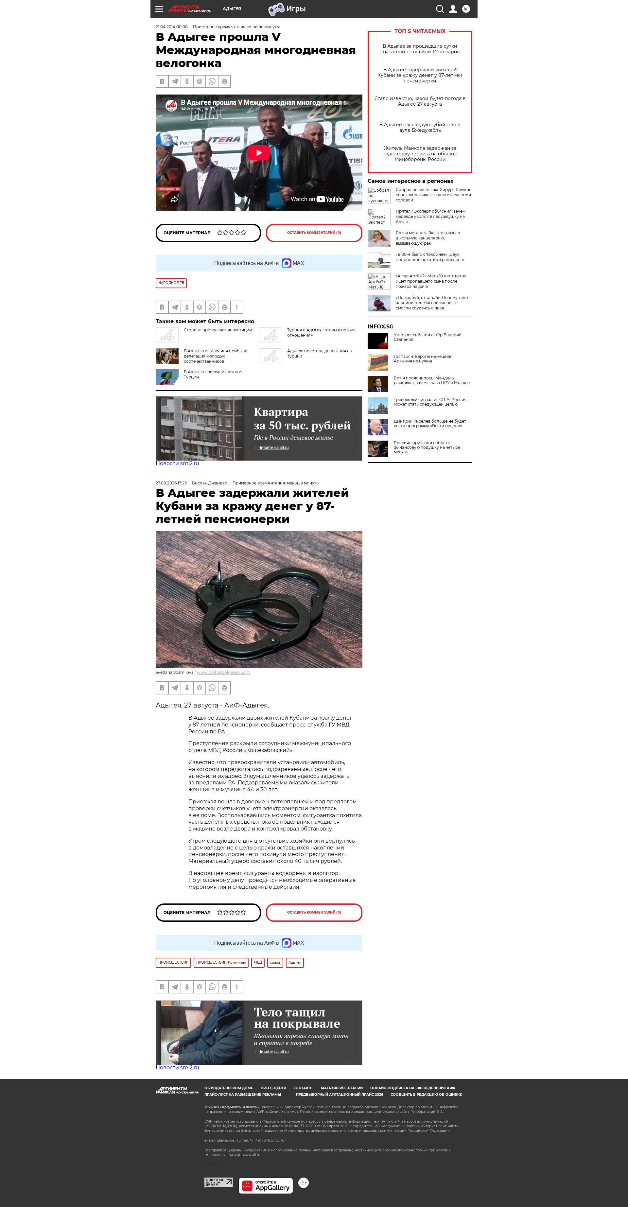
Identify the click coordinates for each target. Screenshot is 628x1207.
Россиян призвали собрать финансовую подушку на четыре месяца (427, 447)
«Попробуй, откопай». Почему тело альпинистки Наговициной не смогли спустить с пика (432, 302)
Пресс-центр (273, 1088)
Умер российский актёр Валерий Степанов (428, 337)
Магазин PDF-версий (342, 1088)
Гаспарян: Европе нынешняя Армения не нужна (423, 358)
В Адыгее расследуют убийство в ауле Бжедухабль (420, 127)
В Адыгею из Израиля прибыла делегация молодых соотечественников (215, 356)
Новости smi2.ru (177, 463)
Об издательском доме (228, 1088)
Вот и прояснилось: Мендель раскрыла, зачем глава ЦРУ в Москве (432, 380)
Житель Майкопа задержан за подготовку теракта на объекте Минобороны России (420, 154)
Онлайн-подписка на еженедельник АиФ (412, 1088)
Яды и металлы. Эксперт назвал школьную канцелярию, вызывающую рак (428, 238)
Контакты (303, 1088)
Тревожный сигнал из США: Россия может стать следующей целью (430, 402)
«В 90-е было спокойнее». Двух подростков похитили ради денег (430, 257)
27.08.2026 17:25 (171, 483)
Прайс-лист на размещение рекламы (242, 1095)
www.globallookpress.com (223, 672)
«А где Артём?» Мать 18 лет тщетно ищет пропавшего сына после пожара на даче (431, 281)
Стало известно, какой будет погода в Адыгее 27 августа (420, 101)
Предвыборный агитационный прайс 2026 (339, 1095)
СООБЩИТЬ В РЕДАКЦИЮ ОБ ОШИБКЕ (426, 1095)
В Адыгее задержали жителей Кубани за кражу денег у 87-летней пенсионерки (419, 75)
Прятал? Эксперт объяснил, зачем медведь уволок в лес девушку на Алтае (430, 216)
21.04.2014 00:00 (172, 26)
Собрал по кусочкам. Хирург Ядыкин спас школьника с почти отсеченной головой (434, 194)
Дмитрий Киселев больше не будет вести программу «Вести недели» (430, 423)
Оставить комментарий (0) (314, 233)
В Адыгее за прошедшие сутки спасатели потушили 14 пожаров (420, 49)
